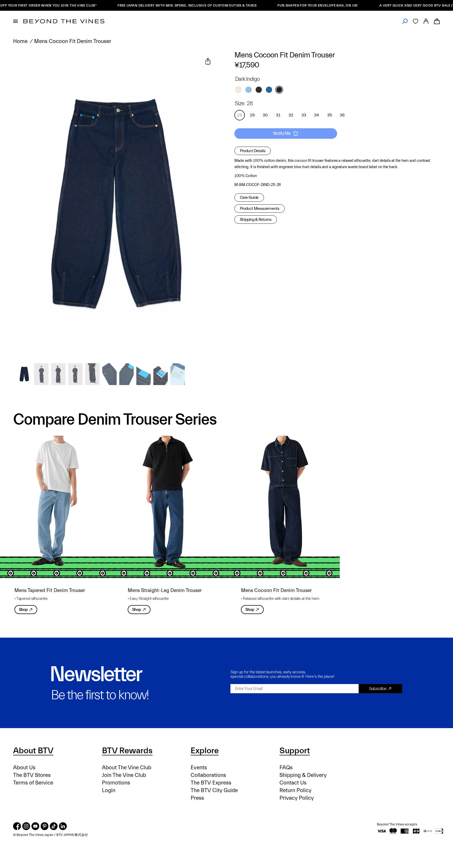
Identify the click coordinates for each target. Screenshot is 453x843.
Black (259, 90)
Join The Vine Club (124, 775)
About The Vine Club (126, 768)
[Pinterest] (44, 826)
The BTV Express (211, 783)
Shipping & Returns (255, 219)
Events (199, 768)
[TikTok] (54, 826)
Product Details (252, 150)
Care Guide (249, 197)
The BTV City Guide (214, 790)
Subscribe (377, 688)
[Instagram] (26, 826)
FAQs (286, 768)
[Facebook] (17, 826)
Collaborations (208, 775)
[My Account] (426, 21)
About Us (24, 768)
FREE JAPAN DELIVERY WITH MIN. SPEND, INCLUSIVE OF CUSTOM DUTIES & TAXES (171, 5)
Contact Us (292, 783)
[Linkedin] (63, 826)
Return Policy (295, 790)
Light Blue (248, 90)
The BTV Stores (32, 775)
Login (108, 790)
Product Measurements (259, 208)
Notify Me (281, 133)
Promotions (116, 783)
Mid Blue (269, 90)
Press (197, 798)
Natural (238, 90)
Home (20, 41)
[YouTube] (35, 826)
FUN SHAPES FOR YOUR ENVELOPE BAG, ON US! (302, 5)
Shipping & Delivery (303, 775)
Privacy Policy (296, 798)
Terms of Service (33, 783)
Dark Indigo (279, 90)
